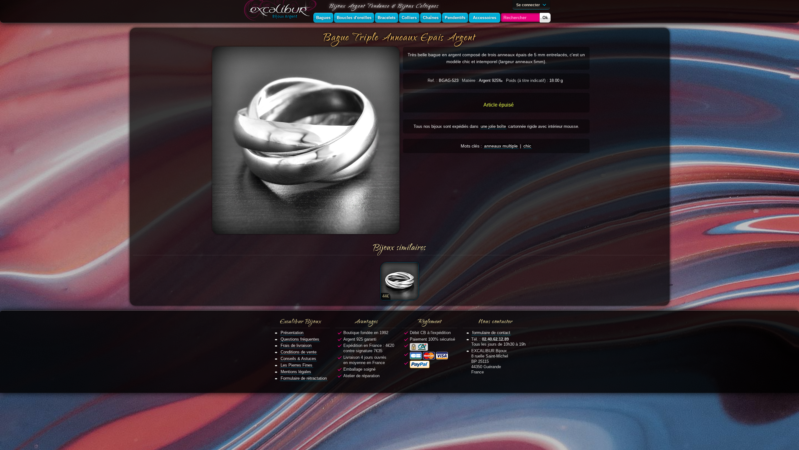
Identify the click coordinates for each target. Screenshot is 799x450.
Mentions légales (296, 371)
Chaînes (431, 17)
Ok (545, 17)
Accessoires (484, 17)
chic (527, 145)
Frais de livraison (296, 345)
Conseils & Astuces (298, 358)
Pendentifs (455, 17)
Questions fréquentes (300, 339)
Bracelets (386, 17)
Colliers (409, 17)
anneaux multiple (501, 145)
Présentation (292, 332)
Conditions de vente (298, 352)
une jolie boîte (493, 126)
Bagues (323, 17)
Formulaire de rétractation (304, 378)
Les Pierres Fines (296, 365)
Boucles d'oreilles (354, 17)
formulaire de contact (491, 332)
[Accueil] (281, 11)
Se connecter (528, 5)
